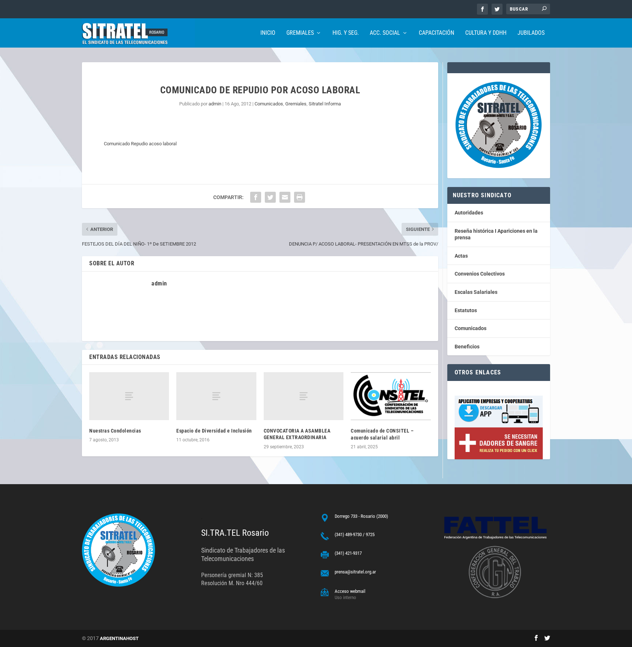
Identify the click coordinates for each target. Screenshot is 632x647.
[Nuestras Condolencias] (129, 396)
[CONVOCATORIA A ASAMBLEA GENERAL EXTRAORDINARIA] (303, 396)
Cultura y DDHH (486, 33)
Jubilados (531, 33)
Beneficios (467, 346)
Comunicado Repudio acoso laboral (140, 143)
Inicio (267, 33)
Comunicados (269, 103)
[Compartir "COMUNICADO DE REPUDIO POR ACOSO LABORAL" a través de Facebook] (255, 197)
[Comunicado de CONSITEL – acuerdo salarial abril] (390, 396)
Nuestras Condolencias (115, 431)
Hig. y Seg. (345, 33)
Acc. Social (385, 33)
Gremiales (300, 33)
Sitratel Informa (325, 103)
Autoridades (469, 213)
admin (214, 103)
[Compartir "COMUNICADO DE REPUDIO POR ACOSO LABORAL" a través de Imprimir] (299, 197)
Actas (461, 256)
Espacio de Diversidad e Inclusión (214, 431)
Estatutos (466, 310)
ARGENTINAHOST (119, 638)
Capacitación (436, 33)
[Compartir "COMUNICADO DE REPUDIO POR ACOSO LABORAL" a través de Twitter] (270, 197)
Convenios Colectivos (480, 274)
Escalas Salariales (476, 292)
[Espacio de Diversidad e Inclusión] (216, 396)
